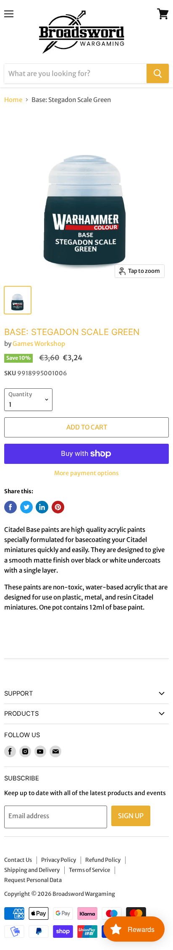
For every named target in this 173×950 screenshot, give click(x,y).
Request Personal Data (33, 880)
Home (13, 100)
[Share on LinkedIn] (42, 507)
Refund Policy (103, 860)
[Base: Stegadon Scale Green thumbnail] (18, 300)
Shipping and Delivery (32, 870)
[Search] (158, 73)
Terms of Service (89, 870)
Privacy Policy (58, 860)
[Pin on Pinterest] (58, 507)
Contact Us (18, 860)
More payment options (86, 473)
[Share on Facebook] (10, 507)
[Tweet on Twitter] (26, 507)
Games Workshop (39, 344)
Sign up (131, 815)
